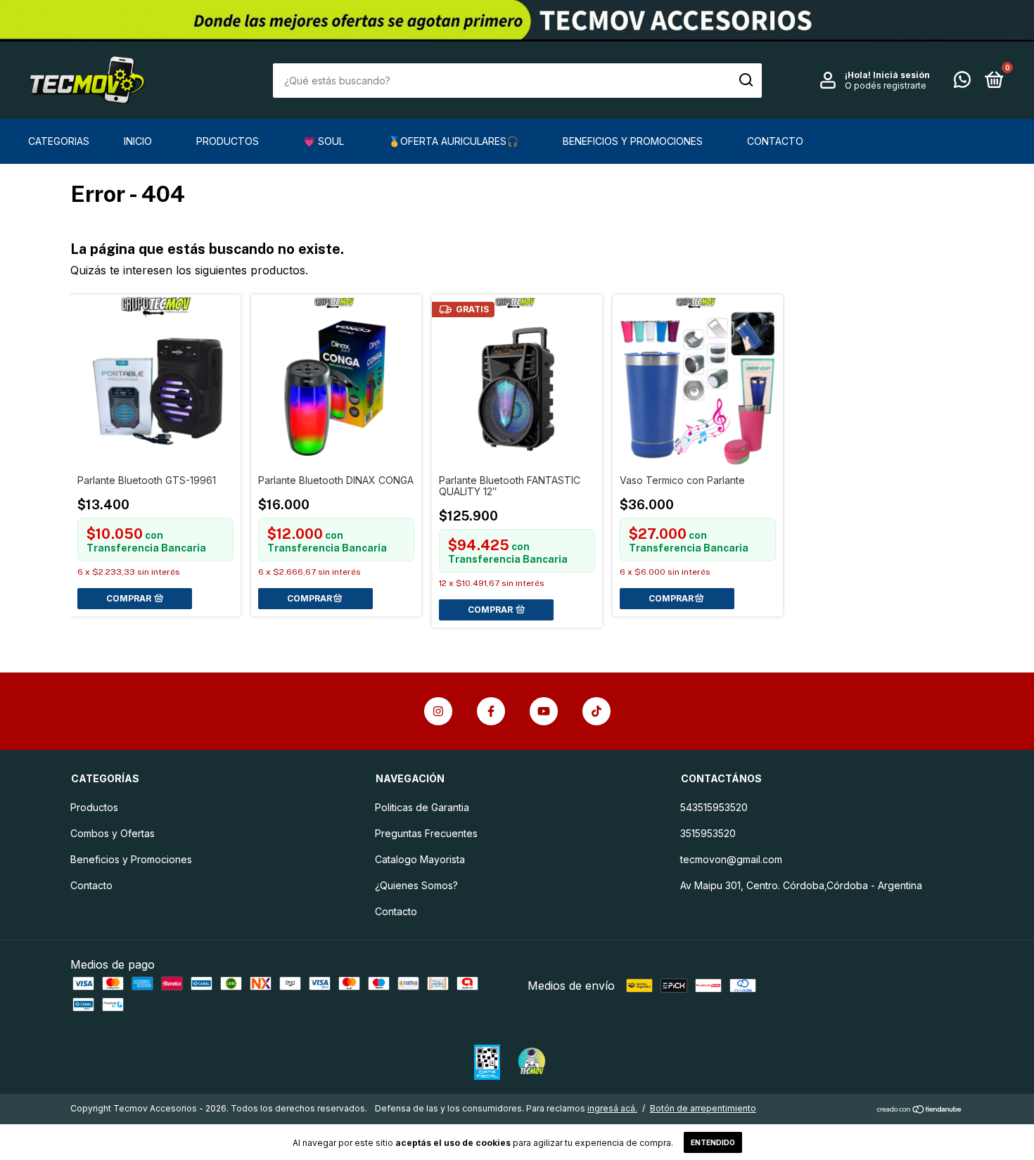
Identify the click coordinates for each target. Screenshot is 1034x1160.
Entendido (713, 1142)
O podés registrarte (885, 85)
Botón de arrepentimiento (703, 1108)
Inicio (138, 141)
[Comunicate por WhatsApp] (962, 82)
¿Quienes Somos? (416, 885)
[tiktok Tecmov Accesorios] (596, 711)
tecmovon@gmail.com (731, 859)
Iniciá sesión (901, 75)
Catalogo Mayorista (420, 859)
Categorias (58, 141)
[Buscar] (745, 80)
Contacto (775, 141)
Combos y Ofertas (112, 833)
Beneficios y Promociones (633, 141)
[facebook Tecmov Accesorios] (491, 711)
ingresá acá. (612, 1108)
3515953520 (708, 833)
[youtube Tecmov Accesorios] (544, 711)
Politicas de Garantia (422, 807)
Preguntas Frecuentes (426, 833)
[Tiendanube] (920, 1110)
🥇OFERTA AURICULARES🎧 (453, 141)
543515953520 (714, 807)
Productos (227, 141)
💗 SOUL (323, 141)
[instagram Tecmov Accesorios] (438, 711)
